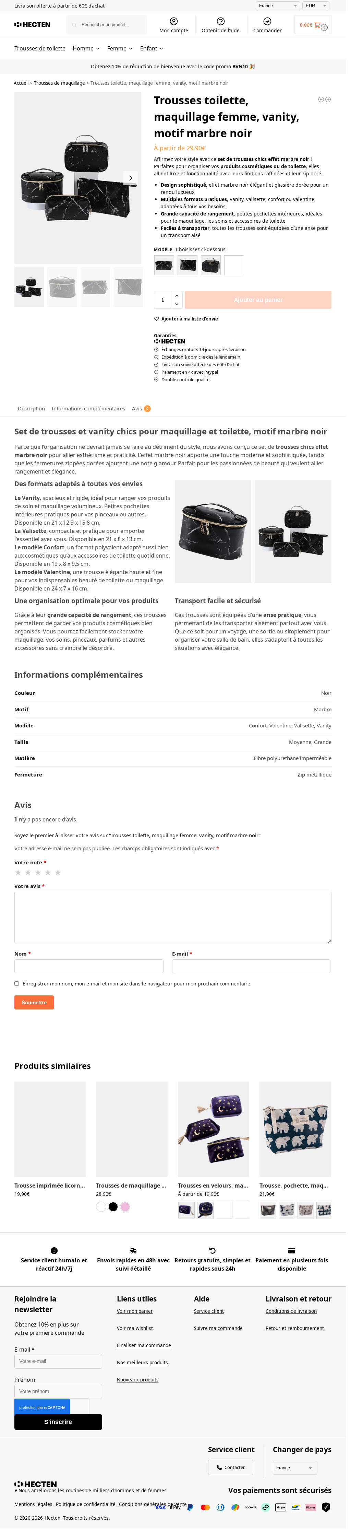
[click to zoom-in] (78, 178)
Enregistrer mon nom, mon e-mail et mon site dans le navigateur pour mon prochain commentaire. (137, 983)
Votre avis (29, 886)
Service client (209, 1311)
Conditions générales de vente (153, 1504)
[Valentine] (187, 265)
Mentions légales (33, 1504)
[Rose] (125, 1207)
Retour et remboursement (295, 1328)
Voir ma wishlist (135, 1328)
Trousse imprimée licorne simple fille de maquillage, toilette (50, 1185)
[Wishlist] (75, 1092)
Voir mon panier (135, 1311)
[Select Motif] (295, 1211)
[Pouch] (224, 1210)
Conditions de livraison (291, 1311)
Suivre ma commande (218, 1328)
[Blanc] (101, 1207)
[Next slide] (130, 178)
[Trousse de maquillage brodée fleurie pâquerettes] (321, 99)
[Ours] (324, 1210)
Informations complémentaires (88, 408)
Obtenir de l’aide (221, 30)
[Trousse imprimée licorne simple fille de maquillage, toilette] (50, 1129)
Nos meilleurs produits (142, 1362)
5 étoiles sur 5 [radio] (58, 872)
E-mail (182, 953)
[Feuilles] (305, 1210)
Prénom (24, 1379)
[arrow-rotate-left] (212, 1251)
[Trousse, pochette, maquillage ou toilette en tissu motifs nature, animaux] (295, 1129)
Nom (22, 953)
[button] (312, 24)
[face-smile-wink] (54, 1251)
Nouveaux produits (138, 1379)
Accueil (21, 83)
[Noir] (113, 1207)
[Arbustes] (268, 1210)
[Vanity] (234, 265)
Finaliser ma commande (144, 1345)
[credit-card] (292, 1251)
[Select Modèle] (214, 1211)
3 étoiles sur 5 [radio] (38, 872)
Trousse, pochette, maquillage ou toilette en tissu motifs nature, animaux (295, 1185)
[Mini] (205, 1210)
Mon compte (173, 30)
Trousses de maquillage (59, 83)
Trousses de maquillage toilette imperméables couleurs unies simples (132, 1185)
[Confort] (164, 265)
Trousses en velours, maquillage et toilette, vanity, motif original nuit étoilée (214, 1185)
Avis (140, 408)
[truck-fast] (133, 1251)
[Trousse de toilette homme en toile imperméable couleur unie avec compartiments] (328, 99)
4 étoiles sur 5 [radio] (48, 872)
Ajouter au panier (258, 299)
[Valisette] (211, 265)
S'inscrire (58, 1421)
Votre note (30, 862)
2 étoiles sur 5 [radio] (28, 872)
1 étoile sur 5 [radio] (18, 872)
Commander (267, 30)
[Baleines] (286, 1210)
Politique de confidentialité (86, 1504)
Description (31, 408)
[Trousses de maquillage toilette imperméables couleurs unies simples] (132, 1129)
